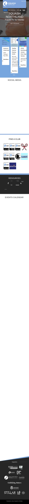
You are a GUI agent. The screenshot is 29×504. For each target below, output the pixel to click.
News (23, 10)
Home (5, 10)
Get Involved (11, 10)
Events (19, 10)
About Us (6, 12)
